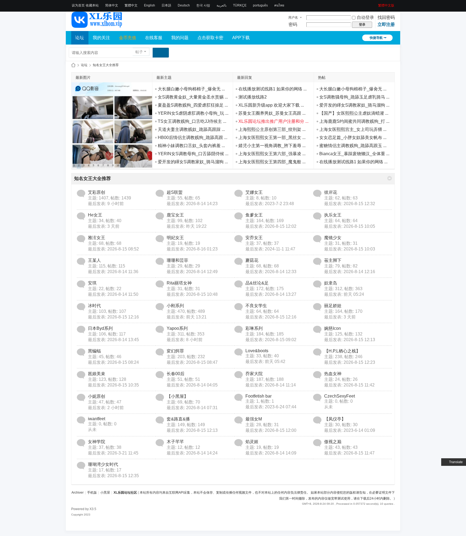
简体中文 (111, 5)
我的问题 (180, 37)
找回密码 (386, 17)
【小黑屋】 (177, 396)
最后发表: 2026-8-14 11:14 (270, 385)
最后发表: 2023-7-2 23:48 (269, 203)
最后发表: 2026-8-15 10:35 (113, 385)
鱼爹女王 (254, 215)
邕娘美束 (96, 373)
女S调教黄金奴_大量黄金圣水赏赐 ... (193, 97)
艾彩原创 (96, 192)
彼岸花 (330, 192)
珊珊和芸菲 (177, 260)
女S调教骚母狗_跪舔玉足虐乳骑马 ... (354, 97)
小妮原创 (96, 396)
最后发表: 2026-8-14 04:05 (192, 385)
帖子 (139, 52)
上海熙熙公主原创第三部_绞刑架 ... (272, 129)
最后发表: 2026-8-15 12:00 (270, 430)
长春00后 (175, 373)
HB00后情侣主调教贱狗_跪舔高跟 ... (192, 137)
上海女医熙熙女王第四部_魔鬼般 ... (272, 162)
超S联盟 (175, 192)
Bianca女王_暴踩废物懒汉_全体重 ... (354, 153)
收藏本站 (92, 5)
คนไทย (279, 5)
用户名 (293, 17)
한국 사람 (203, 5)
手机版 (92, 492)
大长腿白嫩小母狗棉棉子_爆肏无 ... (191, 89)
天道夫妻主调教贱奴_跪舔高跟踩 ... (191, 129)
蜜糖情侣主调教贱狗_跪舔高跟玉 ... (352, 145)
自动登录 (365, 17)
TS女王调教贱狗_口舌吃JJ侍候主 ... (192, 121)
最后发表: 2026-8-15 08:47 (192, 362)
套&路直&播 (178, 419)
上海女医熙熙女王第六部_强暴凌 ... (272, 153)
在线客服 (153, 37)
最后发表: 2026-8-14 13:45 (113, 339)
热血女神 (332, 373)
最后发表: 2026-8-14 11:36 (113, 271)
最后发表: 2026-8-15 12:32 (349, 203)
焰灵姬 (251, 441)
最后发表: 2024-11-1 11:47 (270, 249)
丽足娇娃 (332, 305)
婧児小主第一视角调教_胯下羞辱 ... (272, 145)
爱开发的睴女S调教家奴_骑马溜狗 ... (193, 162)
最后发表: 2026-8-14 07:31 (192, 407)
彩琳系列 (254, 328)
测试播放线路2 (252, 97)
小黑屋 (105, 492)
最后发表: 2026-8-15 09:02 (270, 339)
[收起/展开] (389, 178)
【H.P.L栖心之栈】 (342, 351)
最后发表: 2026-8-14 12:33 (270, 271)
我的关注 (101, 37)
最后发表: (106, 203)
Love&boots (256, 350)
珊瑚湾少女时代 (103, 464)
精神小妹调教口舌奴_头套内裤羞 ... (191, 145)
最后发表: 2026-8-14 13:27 (270, 294)
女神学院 (96, 441)
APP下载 (241, 37)
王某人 (94, 260)
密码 (293, 24)
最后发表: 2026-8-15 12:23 (349, 362)
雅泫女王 (96, 237)
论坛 (79, 37)
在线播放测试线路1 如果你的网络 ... (272, 89)
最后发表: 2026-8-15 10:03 (349, 249)
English (149, 5)
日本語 (166, 5)
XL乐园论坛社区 (73, 65)
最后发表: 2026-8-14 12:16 (349, 271)
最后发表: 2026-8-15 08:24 (113, 362)
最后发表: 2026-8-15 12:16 (113, 317)
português (260, 5)
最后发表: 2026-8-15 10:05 (349, 226)
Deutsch (184, 5)
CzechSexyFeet (339, 396)
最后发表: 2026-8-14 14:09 (270, 453)
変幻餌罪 (175, 351)
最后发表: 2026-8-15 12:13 (349, 339)
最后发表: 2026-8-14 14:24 (192, 453)
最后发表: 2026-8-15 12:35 (113, 475)
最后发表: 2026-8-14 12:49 (192, 271)
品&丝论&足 (257, 283)
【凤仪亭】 (335, 419)
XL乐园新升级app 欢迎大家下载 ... (271, 105)
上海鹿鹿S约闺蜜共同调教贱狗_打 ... (354, 121)
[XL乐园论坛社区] (97, 25)
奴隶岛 (330, 283)
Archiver (77, 492)
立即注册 (386, 24)
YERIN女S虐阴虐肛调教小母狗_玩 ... (193, 113)
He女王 (95, 215)
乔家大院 (254, 373)
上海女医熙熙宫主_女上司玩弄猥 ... (352, 129)
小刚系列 (175, 305)
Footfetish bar (258, 396)
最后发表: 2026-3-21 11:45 (113, 453)
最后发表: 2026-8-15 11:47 (349, 453)
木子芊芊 (175, 441)
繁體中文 (131, 5)
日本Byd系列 (100, 328)
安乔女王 (254, 237)
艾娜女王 (254, 192)
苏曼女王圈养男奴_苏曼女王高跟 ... (272, 113)
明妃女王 (175, 237)
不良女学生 (256, 305)
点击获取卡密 (210, 37)
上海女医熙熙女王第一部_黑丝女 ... (272, 137)
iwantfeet (96, 418)
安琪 (92, 283)
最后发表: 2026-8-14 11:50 (113, 294)
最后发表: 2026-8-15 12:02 (270, 226)
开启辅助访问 (376, 3)
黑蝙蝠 (94, 351)
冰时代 (94, 305)
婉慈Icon (332, 328)
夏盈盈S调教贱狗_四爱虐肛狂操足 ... (193, 105)
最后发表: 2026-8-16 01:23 (192, 249)
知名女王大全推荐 (92, 178)
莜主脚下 (332, 260)
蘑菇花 (251, 260)
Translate (456, 462)
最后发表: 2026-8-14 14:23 (192, 203)
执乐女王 (332, 215)
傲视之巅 (332, 441)
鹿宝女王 (175, 215)
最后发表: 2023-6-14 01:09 (349, 430)
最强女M (253, 419)
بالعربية (222, 5)
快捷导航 (376, 38)
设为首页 (78, 5)
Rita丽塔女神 (179, 283)
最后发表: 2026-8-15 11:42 (349, 385)
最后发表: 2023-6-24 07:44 (270, 407)
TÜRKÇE (239, 5)
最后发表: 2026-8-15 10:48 (192, 294)
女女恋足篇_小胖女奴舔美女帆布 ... (352, 137)
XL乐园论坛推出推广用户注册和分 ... (273, 121)
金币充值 (127, 37)
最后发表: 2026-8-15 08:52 (113, 249)
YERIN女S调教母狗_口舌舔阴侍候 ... (193, 153)
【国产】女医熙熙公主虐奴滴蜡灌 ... (353, 113)
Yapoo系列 (177, 328)
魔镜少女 (332, 237)
